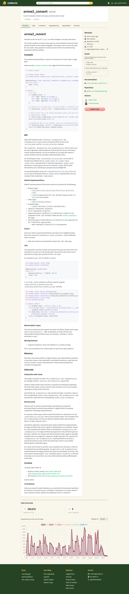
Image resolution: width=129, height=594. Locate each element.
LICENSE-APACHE (53, 471)
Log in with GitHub (120, 3)
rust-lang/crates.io (95, 574)
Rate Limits (70, 588)
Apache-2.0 (90, 41)
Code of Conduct (71, 582)
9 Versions (42, 26)
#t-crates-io (93, 577)
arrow (36, 19)
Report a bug (48, 582)
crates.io (12, 3)
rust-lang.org (26, 574)
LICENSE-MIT (41, 476)
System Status (48, 580)
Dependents (66, 26)
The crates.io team (28, 580)
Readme (25, 26)
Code (33, 26)
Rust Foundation (27, 577)
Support (46, 577)
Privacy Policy (70, 580)
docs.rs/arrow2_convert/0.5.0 (97, 83)
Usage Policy (70, 574)
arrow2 (27, 19)
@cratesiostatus (94, 579)
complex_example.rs (42, 65)
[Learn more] (107, 49)
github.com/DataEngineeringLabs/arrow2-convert (97, 91)
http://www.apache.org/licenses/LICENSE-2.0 (43, 474)
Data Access (70, 585)
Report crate (95, 109)
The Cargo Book (49, 574)
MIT (98, 41)
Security (77, 26)
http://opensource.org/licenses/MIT (59, 476)
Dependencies (54, 26)
